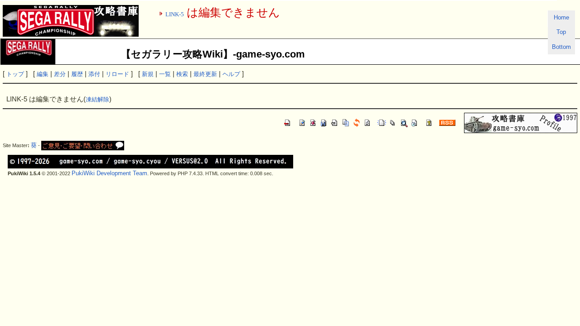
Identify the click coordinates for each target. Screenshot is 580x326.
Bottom (561, 46)
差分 (60, 74)
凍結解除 (97, 99)
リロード (117, 74)
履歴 (77, 74)
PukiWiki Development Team (109, 173)
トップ (15, 74)
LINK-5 (174, 14)
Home (561, 17)
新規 (148, 74)
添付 (94, 74)
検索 (182, 74)
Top (561, 32)
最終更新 (205, 74)
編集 (42, 74)
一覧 (165, 74)
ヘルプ (231, 74)
